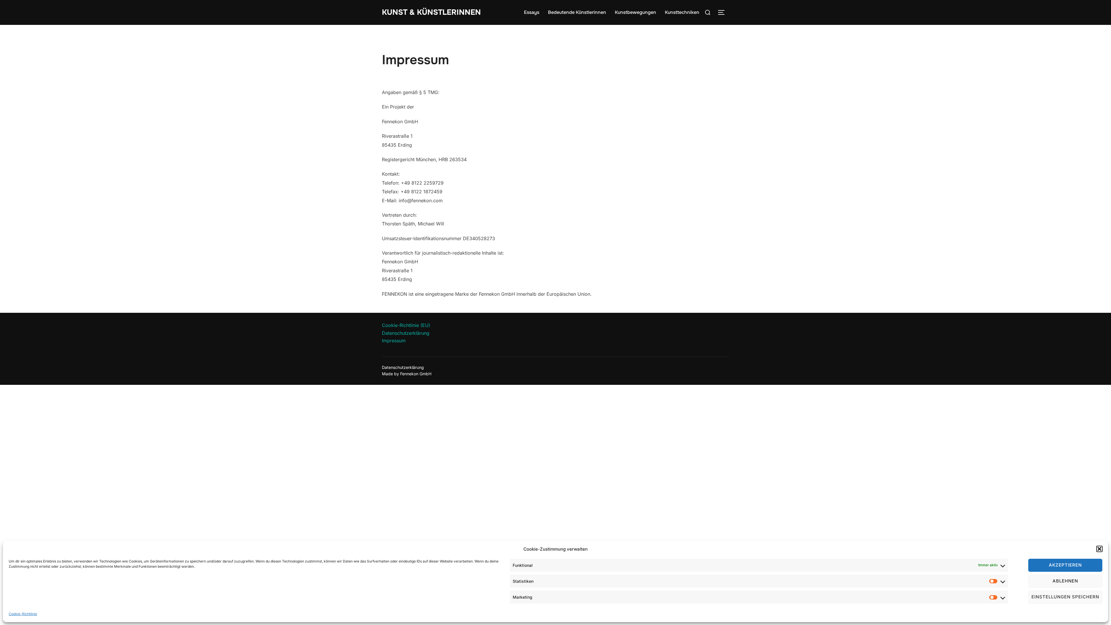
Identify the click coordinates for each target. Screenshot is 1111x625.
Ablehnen (1065, 581)
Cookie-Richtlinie (23, 614)
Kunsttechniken (682, 12)
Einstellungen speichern (1065, 597)
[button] (1099, 549)
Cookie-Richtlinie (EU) (406, 325)
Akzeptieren (1065, 565)
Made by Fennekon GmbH (406, 373)
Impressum (394, 340)
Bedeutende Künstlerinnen (577, 12)
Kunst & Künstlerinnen (431, 12)
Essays (531, 12)
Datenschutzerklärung (405, 333)
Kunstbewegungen (635, 12)
